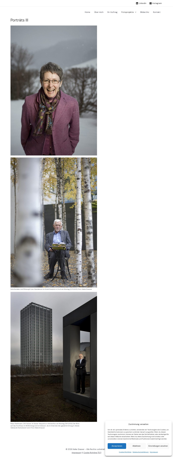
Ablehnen (136, 446)
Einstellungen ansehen (158, 446)
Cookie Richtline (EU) (92, 453)
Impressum (154, 452)
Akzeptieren (117, 446)
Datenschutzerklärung (141, 452)
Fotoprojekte (127, 12)
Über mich (98, 12)
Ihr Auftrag (112, 12)
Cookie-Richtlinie (125, 452)
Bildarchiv (144, 12)
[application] (135, 12)
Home (87, 12)
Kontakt (156, 12)
